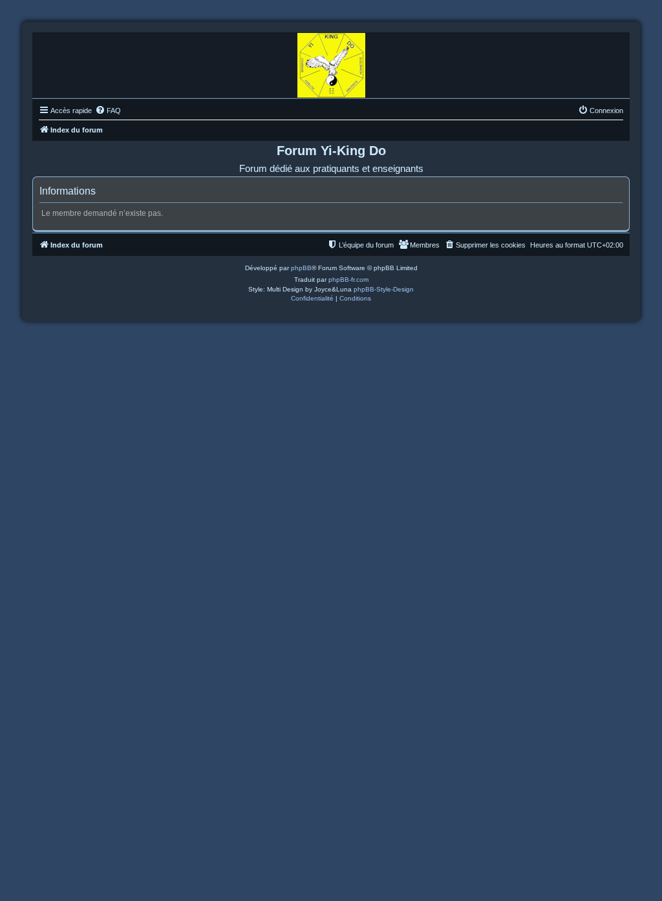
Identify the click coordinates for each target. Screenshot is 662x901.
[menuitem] (108, 110)
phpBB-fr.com (348, 279)
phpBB (301, 267)
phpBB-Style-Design (384, 289)
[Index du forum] (331, 62)
